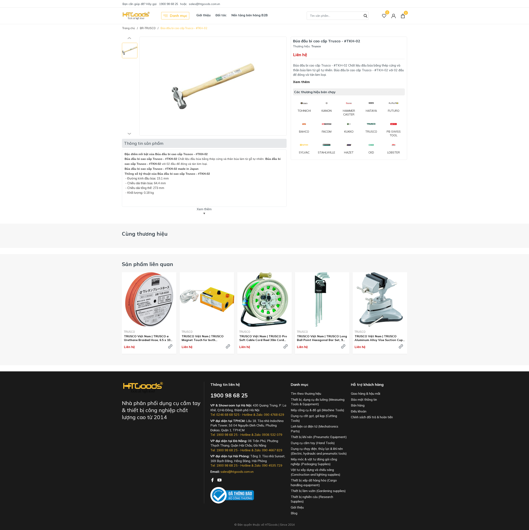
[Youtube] (219, 480)
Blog (294, 513)
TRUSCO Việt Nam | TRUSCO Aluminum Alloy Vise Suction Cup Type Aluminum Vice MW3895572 (379, 338)
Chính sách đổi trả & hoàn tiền (372, 417)
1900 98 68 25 (168, 4)
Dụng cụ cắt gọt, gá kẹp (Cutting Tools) (314, 418)
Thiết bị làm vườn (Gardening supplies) (318, 491)
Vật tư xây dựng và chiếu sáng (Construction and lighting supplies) (315, 472)
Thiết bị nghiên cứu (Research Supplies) (312, 499)
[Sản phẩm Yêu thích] (384, 15)
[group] (213, 86)
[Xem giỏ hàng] (403, 16)
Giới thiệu (203, 15)
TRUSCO (129, 331)
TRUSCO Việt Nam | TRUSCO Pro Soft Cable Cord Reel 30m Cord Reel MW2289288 (263, 338)
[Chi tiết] (170, 346)
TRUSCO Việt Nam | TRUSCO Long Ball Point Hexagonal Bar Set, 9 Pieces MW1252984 (322, 338)
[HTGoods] (136, 16)
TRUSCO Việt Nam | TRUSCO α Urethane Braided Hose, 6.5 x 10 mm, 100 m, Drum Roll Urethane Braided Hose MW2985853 (147, 338)
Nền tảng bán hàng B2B (249, 15)
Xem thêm (301, 82)
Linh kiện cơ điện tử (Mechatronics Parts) (314, 428)
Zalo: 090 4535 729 (268, 465)
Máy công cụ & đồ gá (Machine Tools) (317, 410)
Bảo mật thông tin (364, 400)
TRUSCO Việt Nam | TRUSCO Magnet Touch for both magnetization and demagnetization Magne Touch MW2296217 (204, 338)
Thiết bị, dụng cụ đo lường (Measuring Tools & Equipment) (317, 402)
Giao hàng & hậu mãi (365, 394)
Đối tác (221, 15)
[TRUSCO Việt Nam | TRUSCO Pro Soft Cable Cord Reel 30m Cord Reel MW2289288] (264, 299)
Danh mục (178, 15)
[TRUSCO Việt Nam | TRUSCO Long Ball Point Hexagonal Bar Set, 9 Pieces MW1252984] (322, 299)
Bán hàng (358, 405)
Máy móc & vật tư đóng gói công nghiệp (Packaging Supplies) (314, 461)
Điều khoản (358, 411)
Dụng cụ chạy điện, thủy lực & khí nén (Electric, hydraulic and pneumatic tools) (319, 451)
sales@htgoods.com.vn (204, 4)
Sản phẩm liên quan (147, 264)
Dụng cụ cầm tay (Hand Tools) (313, 443)
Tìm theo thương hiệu (306, 394)
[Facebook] (212, 480)
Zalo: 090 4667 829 (268, 450)
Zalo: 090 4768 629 (270, 415)
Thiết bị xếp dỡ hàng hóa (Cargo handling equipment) (314, 482)
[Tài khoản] (393, 15)
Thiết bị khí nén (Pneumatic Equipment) (319, 437)
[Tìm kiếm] (365, 15)
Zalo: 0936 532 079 (268, 435)
